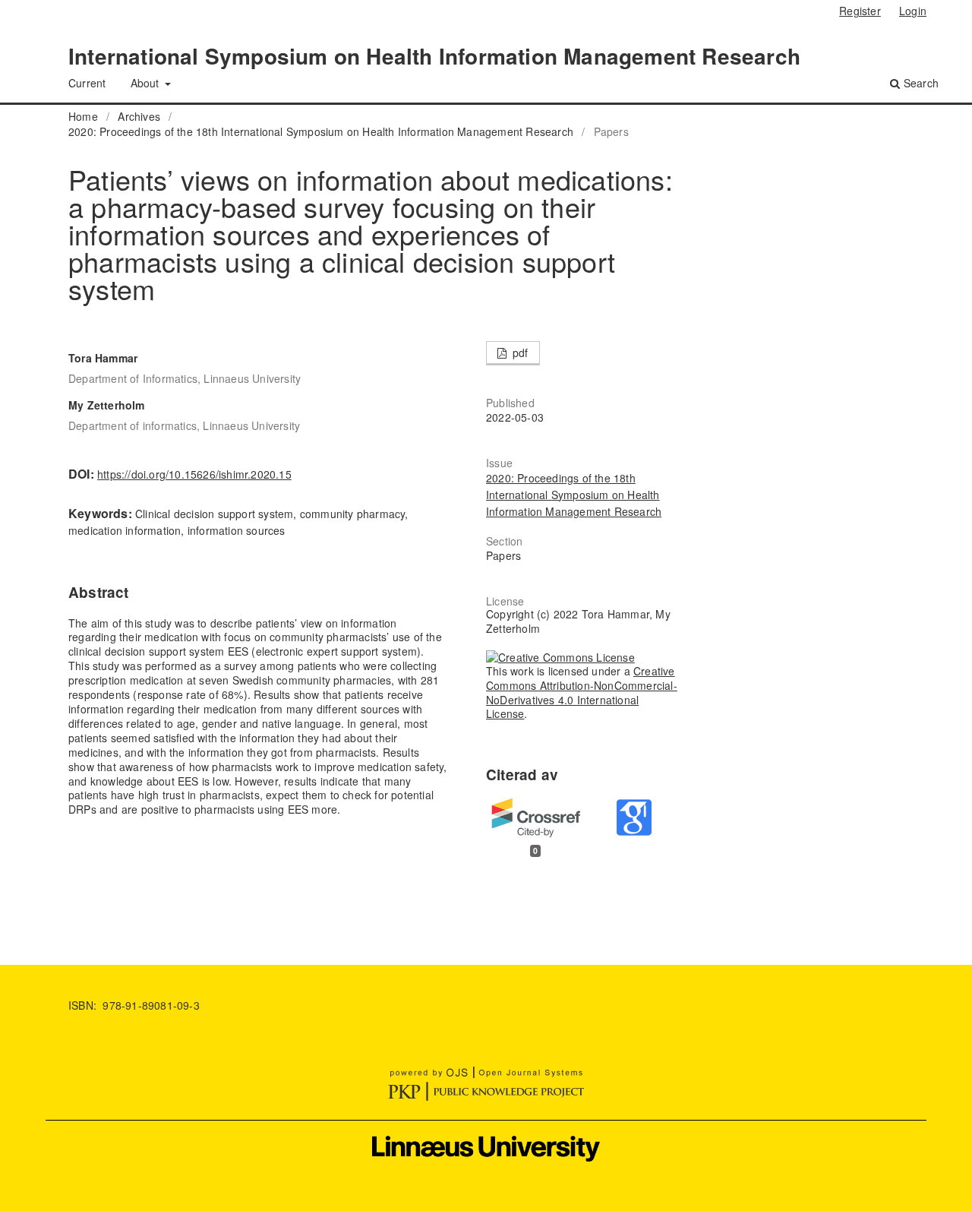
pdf (519, 352)
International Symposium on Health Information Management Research (434, 55)
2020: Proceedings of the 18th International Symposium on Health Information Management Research (320, 131)
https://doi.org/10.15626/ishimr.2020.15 (194, 474)
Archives (139, 116)
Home (83, 116)
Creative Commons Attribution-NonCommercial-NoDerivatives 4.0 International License (581, 692)
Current (87, 82)
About (147, 82)
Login (912, 10)
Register (860, 10)
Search (920, 82)
